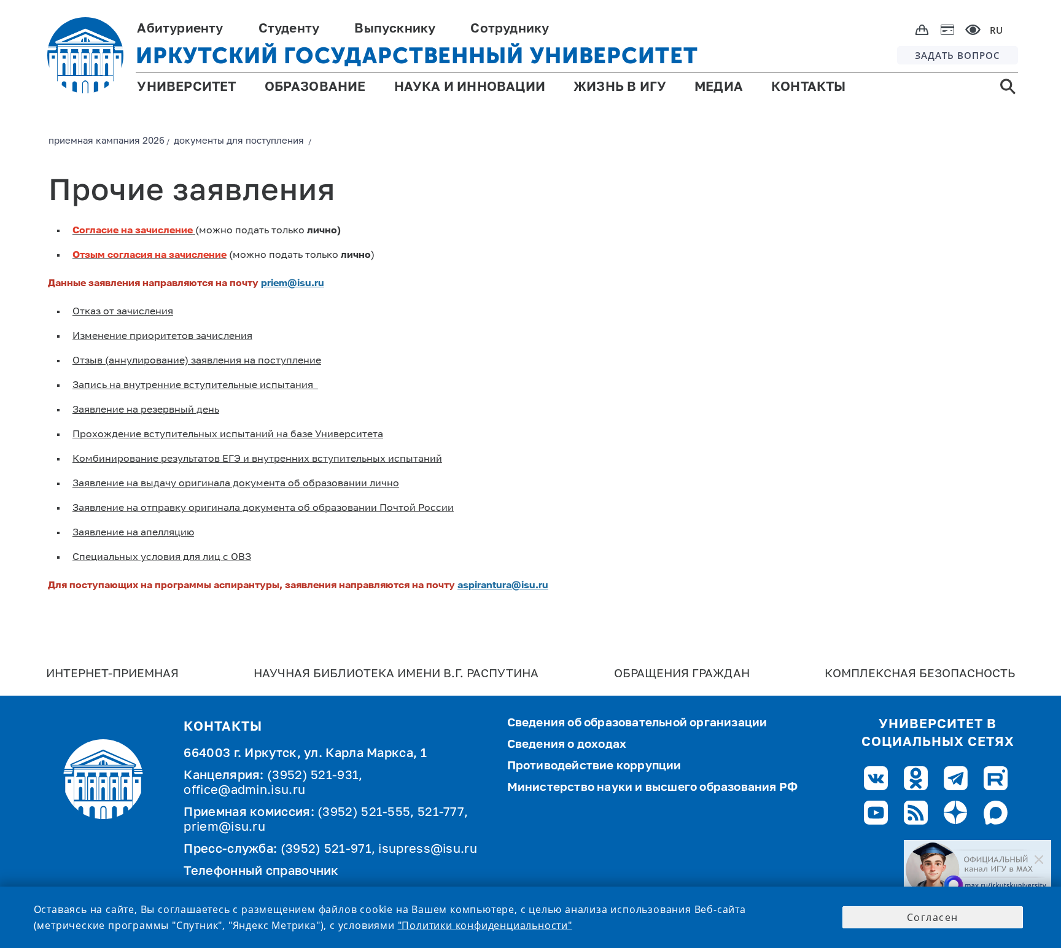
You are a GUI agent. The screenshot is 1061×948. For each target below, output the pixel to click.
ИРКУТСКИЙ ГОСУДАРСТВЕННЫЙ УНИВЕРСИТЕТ (417, 55)
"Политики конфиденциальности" (485, 925)
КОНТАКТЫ (808, 87)
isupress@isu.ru (427, 850)
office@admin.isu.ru (244, 791)
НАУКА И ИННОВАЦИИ (469, 87)
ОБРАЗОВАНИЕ (315, 87)
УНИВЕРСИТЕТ (186, 87)
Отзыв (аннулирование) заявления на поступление (196, 361)
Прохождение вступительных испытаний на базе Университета (227, 435)
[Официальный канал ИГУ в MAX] (977, 869)
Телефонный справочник (261, 872)
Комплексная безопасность (920, 674)
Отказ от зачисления (122, 312)
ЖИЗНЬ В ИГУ (619, 87)
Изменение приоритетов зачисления (162, 336)
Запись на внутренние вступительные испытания (195, 385)
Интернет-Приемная (112, 674)
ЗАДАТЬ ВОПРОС (957, 55)
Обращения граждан (682, 674)
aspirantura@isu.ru (502, 586)
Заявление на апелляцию (133, 533)
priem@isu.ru (292, 284)
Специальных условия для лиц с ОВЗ (161, 557)
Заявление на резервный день (145, 410)
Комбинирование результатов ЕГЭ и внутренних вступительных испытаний (257, 459)
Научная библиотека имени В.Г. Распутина (396, 674)
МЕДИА (718, 87)
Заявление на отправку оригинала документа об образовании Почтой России (263, 508)
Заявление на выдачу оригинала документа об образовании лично (235, 484)
